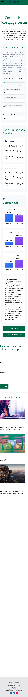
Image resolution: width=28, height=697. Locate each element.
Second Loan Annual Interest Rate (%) (13, 106)
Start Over (14, 328)
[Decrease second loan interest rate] (24, 111)
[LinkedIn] (14, 693)
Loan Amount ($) (8, 78)
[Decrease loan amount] (24, 79)
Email (1, 362)
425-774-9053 (15, 682)
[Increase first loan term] (24, 100)
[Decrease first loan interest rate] (24, 93)
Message (2, 372)
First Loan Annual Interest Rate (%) (13, 89)
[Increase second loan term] (24, 117)
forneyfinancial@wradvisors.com (14, 690)
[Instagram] (17, 693)
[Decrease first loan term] (24, 101)
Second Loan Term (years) (10, 115)
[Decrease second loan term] (24, 119)
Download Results (14, 335)
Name (1, 353)
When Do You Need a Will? (12, 455)
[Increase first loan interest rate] (24, 92)
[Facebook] (11, 693)
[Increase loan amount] (24, 77)
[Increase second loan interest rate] (24, 109)
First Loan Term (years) (9, 97)
